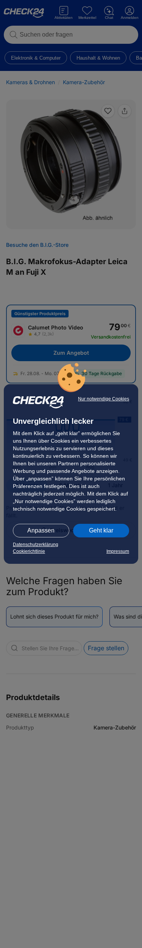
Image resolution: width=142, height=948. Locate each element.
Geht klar (101, 530)
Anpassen (41, 530)
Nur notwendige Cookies (103, 399)
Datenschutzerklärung (35, 544)
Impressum (117, 551)
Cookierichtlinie (29, 551)
